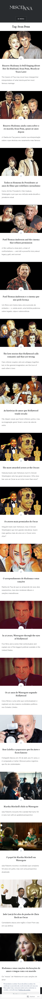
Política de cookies (24, 990)
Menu (22, 19)
